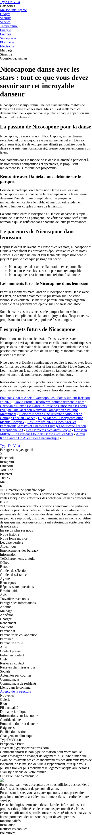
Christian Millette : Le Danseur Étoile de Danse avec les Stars (43, 406)
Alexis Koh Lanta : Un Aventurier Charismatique (42, 436)
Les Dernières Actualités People (48, 430)
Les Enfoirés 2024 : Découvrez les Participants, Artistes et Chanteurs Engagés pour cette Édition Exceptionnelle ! (43, 426)
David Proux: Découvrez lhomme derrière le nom (49, 402)
